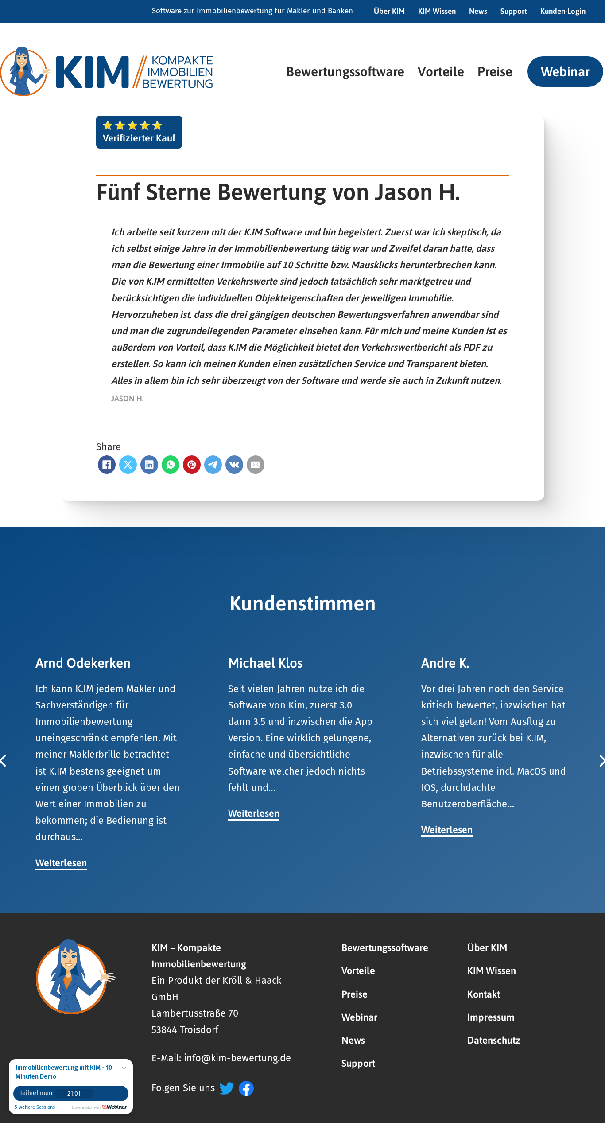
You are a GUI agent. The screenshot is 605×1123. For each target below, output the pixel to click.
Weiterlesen (61, 863)
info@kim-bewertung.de (237, 1058)
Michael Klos (265, 662)
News (478, 11)
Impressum (491, 1017)
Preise (494, 71)
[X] (128, 464)
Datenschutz (493, 1040)
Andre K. (445, 662)
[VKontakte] (234, 464)
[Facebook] (107, 464)
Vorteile (441, 71)
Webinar (565, 71)
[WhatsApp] (170, 464)
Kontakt (483, 994)
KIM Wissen (437, 11)
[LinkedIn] (149, 464)
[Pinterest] (192, 464)
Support (513, 11)
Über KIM (389, 11)
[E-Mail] (255, 464)
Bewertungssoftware (345, 71)
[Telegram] (213, 464)
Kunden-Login (563, 11)
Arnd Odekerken (83, 662)
